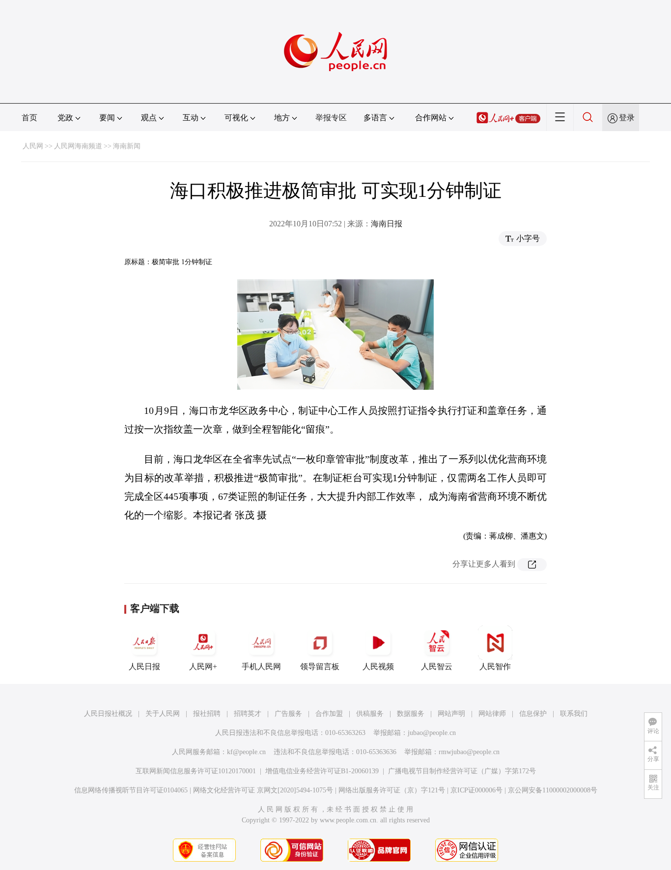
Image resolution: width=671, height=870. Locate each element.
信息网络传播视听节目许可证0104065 (131, 790)
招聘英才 (247, 713)
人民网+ (203, 666)
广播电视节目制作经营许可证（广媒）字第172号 (462, 771)
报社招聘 (207, 713)
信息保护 (533, 713)
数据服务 (410, 713)
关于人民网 (162, 713)
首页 (29, 117)
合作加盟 (329, 713)
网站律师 (492, 713)
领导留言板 (319, 666)
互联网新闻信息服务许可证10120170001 (196, 771)
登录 (627, 117)
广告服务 (288, 713)
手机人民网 (261, 666)
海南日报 (386, 223)
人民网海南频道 (78, 146)
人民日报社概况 (108, 713)
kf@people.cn (246, 752)
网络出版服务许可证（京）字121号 (391, 790)
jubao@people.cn (432, 732)
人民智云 (436, 666)
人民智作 (495, 666)
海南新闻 (126, 146)
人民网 (33, 146)
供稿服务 (370, 713)
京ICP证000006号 (476, 790)
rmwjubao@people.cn (469, 752)
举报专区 (331, 117)
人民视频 (378, 666)
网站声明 (451, 713)
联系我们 (573, 713)
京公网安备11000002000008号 (552, 790)
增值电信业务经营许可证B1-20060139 (322, 771)
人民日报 (144, 666)
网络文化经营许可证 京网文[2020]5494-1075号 (263, 790)
